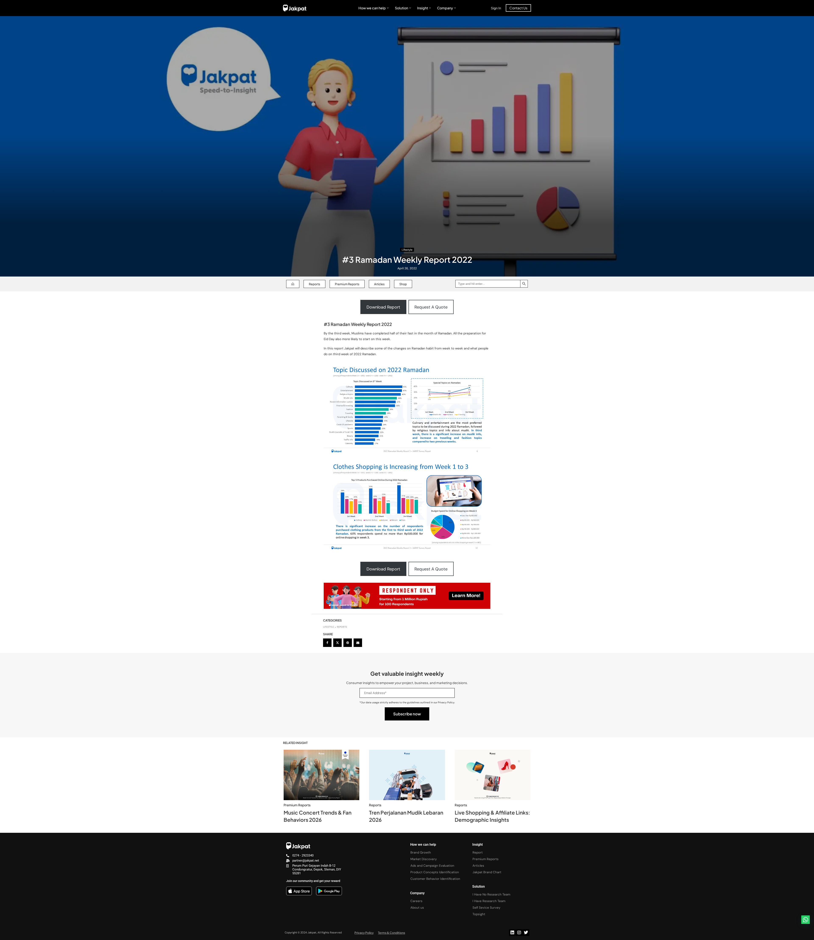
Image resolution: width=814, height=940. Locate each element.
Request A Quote (430, 307)
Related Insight (295, 743)
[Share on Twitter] (337, 642)
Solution (401, 8)
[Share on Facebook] (327, 642)
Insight (422, 8)
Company (445, 8)
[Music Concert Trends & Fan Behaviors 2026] (321, 775)
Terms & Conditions (391, 932)
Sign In (496, 8)
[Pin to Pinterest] (347, 642)
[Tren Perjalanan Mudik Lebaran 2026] (407, 775)
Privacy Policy (364, 932)
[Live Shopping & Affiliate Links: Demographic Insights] (492, 775)
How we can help (372, 8)
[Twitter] (526, 932)
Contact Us (518, 8)
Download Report (383, 307)
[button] (805, 919)
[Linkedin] (512, 932)
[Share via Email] (358, 642)
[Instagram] (519, 932)
